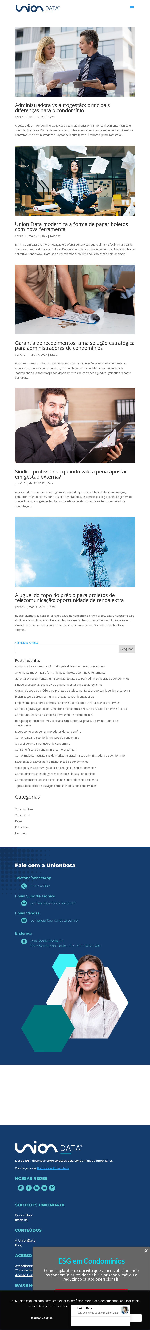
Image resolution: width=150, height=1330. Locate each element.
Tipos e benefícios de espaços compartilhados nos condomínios (56, 786)
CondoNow (22, 815)
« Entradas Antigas (26, 642)
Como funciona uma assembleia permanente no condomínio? (54, 715)
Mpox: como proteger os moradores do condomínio (48, 731)
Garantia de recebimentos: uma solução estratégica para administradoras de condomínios (75, 345)
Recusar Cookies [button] (41, 1317)
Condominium (24, 809)
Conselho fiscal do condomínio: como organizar (45, 749)
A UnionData (25, 1240)
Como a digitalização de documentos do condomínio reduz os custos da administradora (71, 709)
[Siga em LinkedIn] (36, 1188)
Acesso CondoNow (30, 1275)
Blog (18, 1245)
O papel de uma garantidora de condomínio (42, 743)
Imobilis (21, 1220)
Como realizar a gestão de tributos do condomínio (47, 737)
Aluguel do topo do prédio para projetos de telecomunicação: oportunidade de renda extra (69, 597)
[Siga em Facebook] (29, 1188)
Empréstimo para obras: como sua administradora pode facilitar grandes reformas (67, 702)
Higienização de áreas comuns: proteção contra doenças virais (54, 696)
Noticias (55, 236)
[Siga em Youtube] (44, 1188)
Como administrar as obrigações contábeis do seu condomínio (55, 774)
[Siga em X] (52, 1188)
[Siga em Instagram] (21, 1188)
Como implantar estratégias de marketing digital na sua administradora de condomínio (70, 755)
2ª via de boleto (27, 1270)
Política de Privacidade (53, 1168)
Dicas (50, 117)
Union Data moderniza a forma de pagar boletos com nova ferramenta (71, 226)
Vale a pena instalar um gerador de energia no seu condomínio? (55, 768)
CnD (23, 117)
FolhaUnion (22, 827)
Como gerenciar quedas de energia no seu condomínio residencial (57, 779)
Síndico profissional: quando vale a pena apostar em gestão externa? (71, 474)
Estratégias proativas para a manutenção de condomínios (52, 761)
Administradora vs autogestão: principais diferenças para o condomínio (62, 108)
